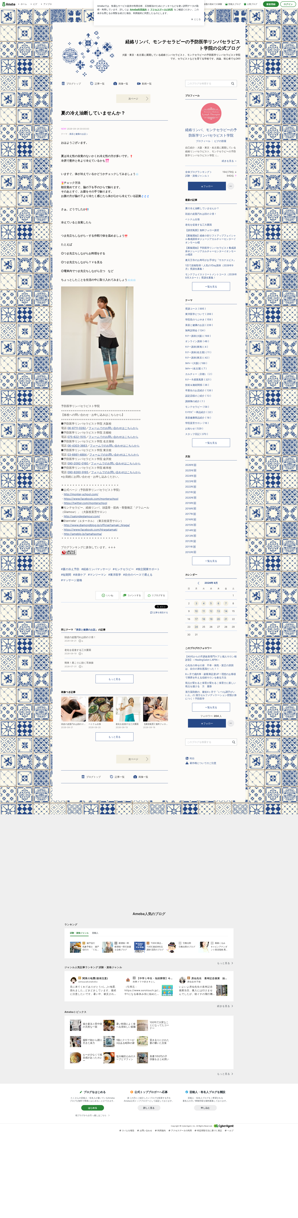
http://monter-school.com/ (81, 494)
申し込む (205, 1107)
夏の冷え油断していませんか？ (93, 113)
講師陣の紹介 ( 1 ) (195, 401)
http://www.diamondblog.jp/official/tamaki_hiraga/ (97, 525)
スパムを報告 (128, 1130)
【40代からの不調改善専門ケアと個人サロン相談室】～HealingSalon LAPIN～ (211, 658)
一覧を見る (211, 286)
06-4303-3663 (77, 445)
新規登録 (270, 4)
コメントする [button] (134, 595)
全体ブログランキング (197, 171)
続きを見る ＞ (229, 160)
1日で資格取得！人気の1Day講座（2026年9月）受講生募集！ (209, 267)
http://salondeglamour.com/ (82, 516)
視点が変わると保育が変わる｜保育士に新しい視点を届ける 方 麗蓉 (210, 684)
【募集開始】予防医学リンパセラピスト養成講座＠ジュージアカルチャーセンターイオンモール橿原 (210, 251)
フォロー (208, 186)
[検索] (233, 83)
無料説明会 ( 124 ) (195, 330)
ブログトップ (73, 83)
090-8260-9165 (77, 472)
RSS (192, 758)
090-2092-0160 (77, 463)
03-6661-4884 (77, 454)
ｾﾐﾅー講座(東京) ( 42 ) (197, 357)
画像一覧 (123, 83)
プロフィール (203, 141)
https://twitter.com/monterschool (85, 503)
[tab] (79, 933)
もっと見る (114, 679)
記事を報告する (160, 612)
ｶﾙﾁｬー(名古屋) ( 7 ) (196, 368)
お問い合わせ (146, 1130)
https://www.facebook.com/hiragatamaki (90, 529)
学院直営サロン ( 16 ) (197, 422)
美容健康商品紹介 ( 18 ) (198, 417)
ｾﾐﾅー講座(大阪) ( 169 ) (198, 335)
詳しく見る (149, 1107)
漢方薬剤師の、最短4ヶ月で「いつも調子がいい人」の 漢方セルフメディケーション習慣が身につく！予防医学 (211, 695)
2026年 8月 (211, 582)
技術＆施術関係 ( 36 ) (197, 384)
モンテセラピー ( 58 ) (197, 406)
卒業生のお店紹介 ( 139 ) (199, 390)
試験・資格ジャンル (196, 175)
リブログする (158, 595)
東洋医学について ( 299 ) (199, 313)
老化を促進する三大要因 (198, 224)
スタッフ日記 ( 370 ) (196, 433)
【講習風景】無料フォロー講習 (202, 230)
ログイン (288, 4)
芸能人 (95, 933)
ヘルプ (230, 1130)
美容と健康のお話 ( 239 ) (199, 325)
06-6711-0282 (76, 428)
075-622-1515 (76, 437)
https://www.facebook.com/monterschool (91, 498)
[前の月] (198, 583)
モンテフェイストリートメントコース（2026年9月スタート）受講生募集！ (211, 276)
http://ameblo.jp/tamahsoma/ (83, 534)
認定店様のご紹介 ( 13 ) (198, 395)
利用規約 (161, 1130)
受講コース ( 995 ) (195, 308)
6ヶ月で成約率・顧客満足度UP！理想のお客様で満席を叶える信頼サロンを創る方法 (210, 676)
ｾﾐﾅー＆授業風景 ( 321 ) (198, 379)
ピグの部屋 (220, 141)
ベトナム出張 (192, 219)
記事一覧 (100, 83)
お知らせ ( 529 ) (194, 428)
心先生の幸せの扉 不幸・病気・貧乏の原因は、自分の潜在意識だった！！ (209, 667)
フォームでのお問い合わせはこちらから (113, 428)
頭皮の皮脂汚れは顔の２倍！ (201, 213)
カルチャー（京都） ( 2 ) (198, 373)
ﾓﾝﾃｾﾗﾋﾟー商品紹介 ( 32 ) (198, 412)
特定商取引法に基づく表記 (209, 1130)
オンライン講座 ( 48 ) (197, 341)
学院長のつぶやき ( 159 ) (199, 319)
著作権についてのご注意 (203, 763)
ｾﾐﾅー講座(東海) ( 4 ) (196, 346)
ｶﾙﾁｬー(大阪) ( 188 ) (196, 363)
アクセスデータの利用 (181, 1130)
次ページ (133, 98)
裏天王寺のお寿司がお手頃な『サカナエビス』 (210, 259)
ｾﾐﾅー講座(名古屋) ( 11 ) (198, 352)
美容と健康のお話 (77, 134)
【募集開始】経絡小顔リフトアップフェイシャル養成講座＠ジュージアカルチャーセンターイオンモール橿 (210, 239)
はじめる (92, 1107)
